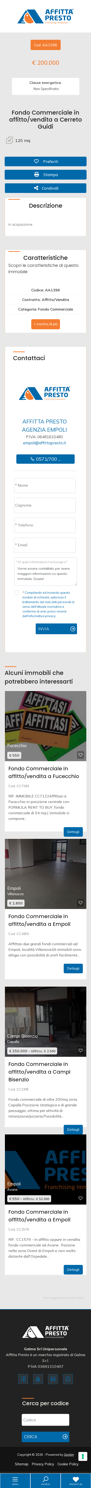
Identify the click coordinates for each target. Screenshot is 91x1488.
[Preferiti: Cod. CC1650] (80, 902)
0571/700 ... (48, 459)
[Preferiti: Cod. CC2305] (80, 1050)
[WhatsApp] (68, 1379)
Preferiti (62, 161)
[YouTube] (38, 1379)
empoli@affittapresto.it (44, 442)
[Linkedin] (53, 1379)
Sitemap (21, 1464)
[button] (45, 324)
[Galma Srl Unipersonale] (46, 15)
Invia (43, 628)
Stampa (62, 174)
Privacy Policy (43, 1464)
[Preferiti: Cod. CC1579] (80, 1198)
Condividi (50, 188)
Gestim (69, 1454)
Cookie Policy (68, 1464)
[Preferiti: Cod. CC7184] (80, 755)
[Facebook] (23, 1379)
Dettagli (73, 832)
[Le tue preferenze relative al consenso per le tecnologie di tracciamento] (82, 1456)
